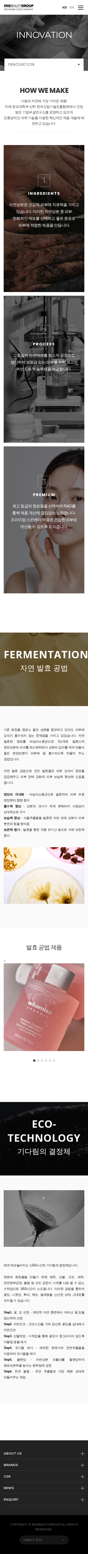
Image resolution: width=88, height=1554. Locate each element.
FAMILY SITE (32, 1540)
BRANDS (11, 1465)
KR (64, 7)
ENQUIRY (11, 1499)
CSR (7, 1476)
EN (72, 7)
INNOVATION (21, 64)
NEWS (9, 1488)
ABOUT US (13, 1453)
